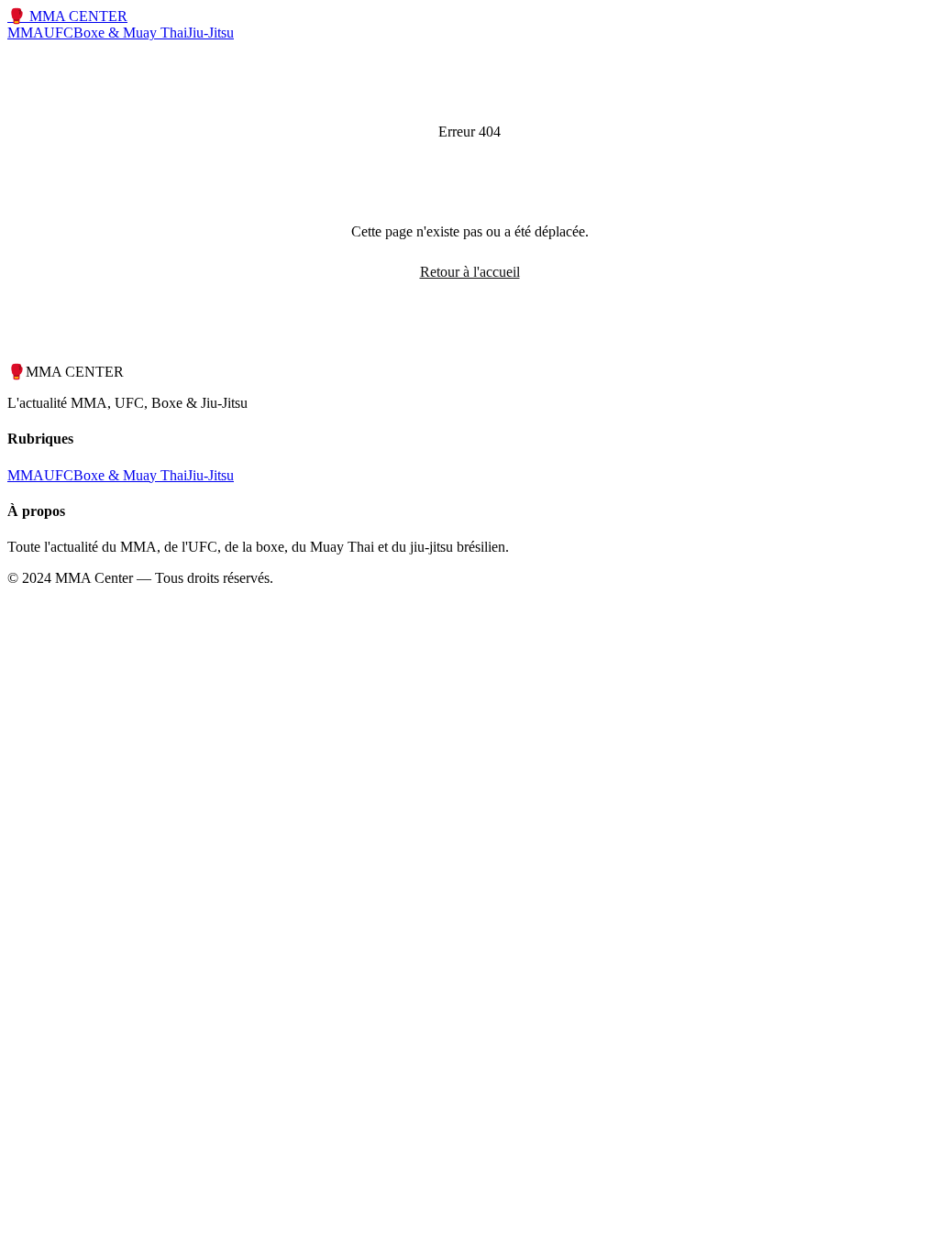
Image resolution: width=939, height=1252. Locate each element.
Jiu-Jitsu (210, 32)
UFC (58, 32)
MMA (25, 32)
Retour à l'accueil (470, 272)
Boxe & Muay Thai (130, 32)
